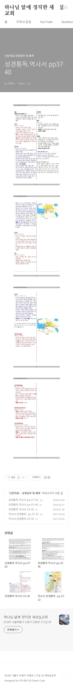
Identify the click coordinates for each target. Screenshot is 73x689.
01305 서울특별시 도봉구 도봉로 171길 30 (27, 622)
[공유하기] (18, 477)
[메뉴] (66, 7)
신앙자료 (14, 493)
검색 (57, 7)
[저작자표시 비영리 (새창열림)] (47, 477)
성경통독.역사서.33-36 (21, 509)
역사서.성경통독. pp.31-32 (23, 514)
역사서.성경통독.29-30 (21, 519)
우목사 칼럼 (23, 21)
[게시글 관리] (23, 477)
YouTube (46, 21)
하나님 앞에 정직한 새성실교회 (34, 8)
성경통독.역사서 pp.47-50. (23, 500)
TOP (66, 677)
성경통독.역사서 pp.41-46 (23, 504)
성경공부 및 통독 (31, 493)
